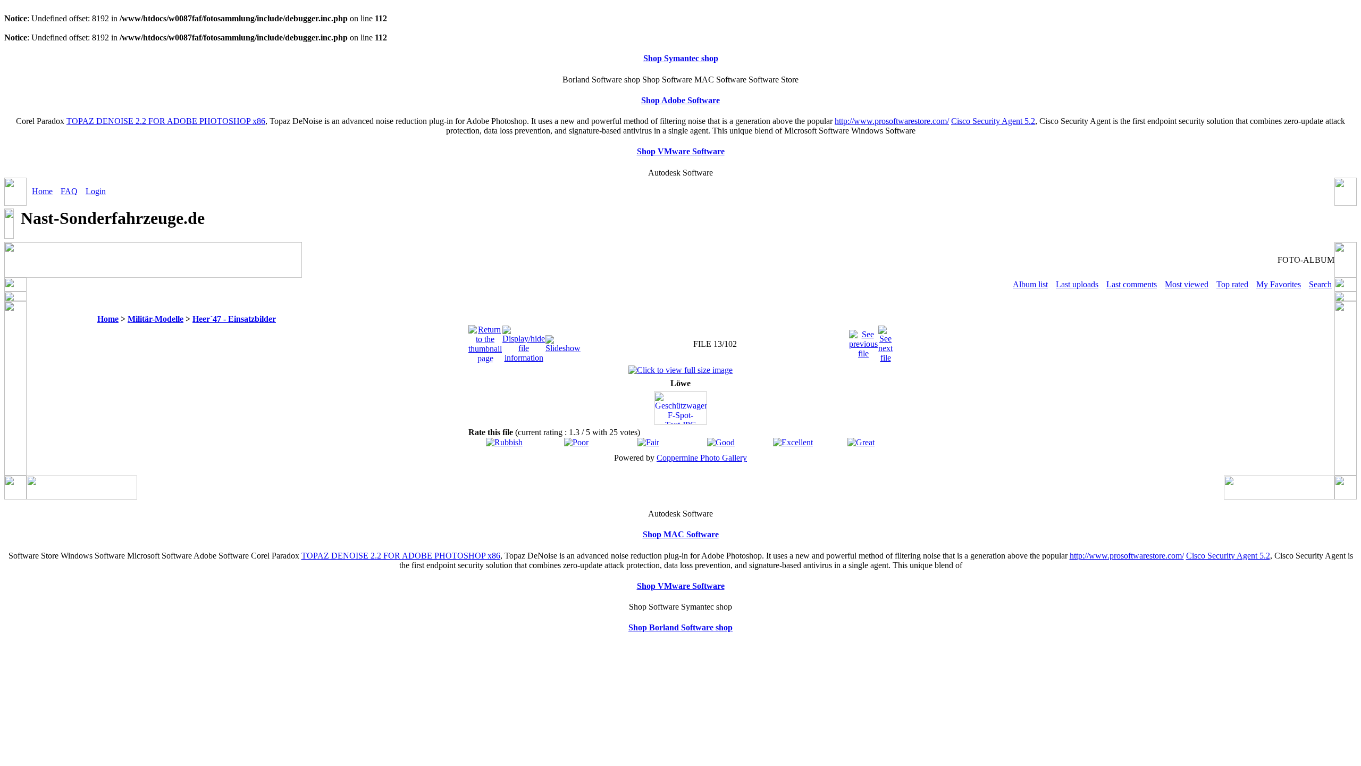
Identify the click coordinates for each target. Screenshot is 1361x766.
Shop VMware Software (681, 151)
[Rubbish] (504, 442)
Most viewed (1186, 284)
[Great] (861, 442)
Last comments (1131, 284)
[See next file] (885, 341)
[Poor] (576, 442)
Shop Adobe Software (680, 100)
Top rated (1232, 284)
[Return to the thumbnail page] (485, 341)
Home (42, 191)
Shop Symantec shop (680, 58)
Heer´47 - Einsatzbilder (234, 318)
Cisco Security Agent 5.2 (993, 121)
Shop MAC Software (681, 534)
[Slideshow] (563, 341)
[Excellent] (793, 442)
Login (96, 191)
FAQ (69, 191)
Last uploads (1077, 284)
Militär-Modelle (155, 318)
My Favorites (1278, 284)
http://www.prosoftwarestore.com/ (892, 121)
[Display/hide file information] (523, 341)
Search (1320, 284)
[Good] (721, 442)
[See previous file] (863, 341)
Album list (1030, 284)
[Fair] (648, 442)
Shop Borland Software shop (680, 627)
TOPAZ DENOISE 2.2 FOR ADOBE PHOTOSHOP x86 (165, 121)
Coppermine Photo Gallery (702, 457)
